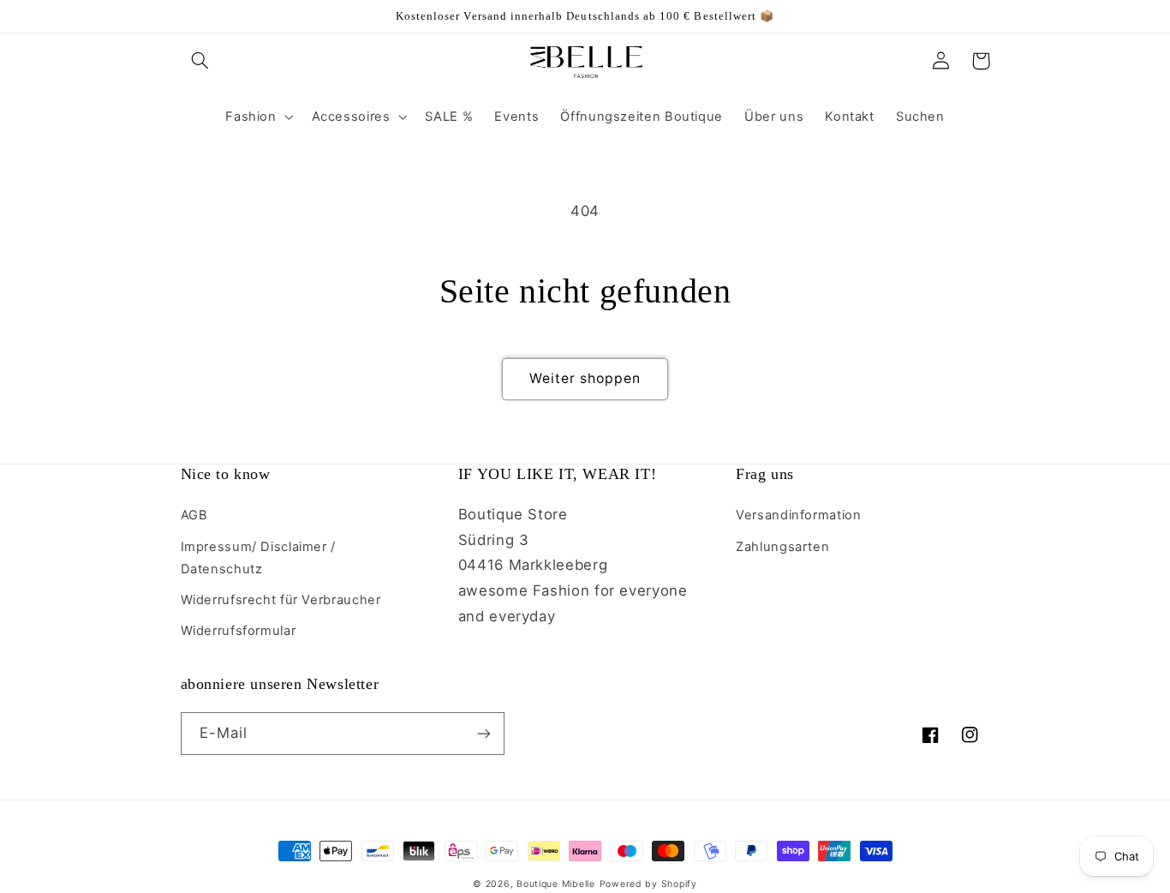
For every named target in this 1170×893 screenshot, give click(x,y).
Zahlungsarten (782, 546)
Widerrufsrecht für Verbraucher (281, 600)
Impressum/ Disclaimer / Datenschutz (259, 558)
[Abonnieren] (483, 733)
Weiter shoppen (585, 378)
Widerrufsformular (238, 630)
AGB (194, 515)
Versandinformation (798, 515)
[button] (200, 61)
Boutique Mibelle (555, 884)
